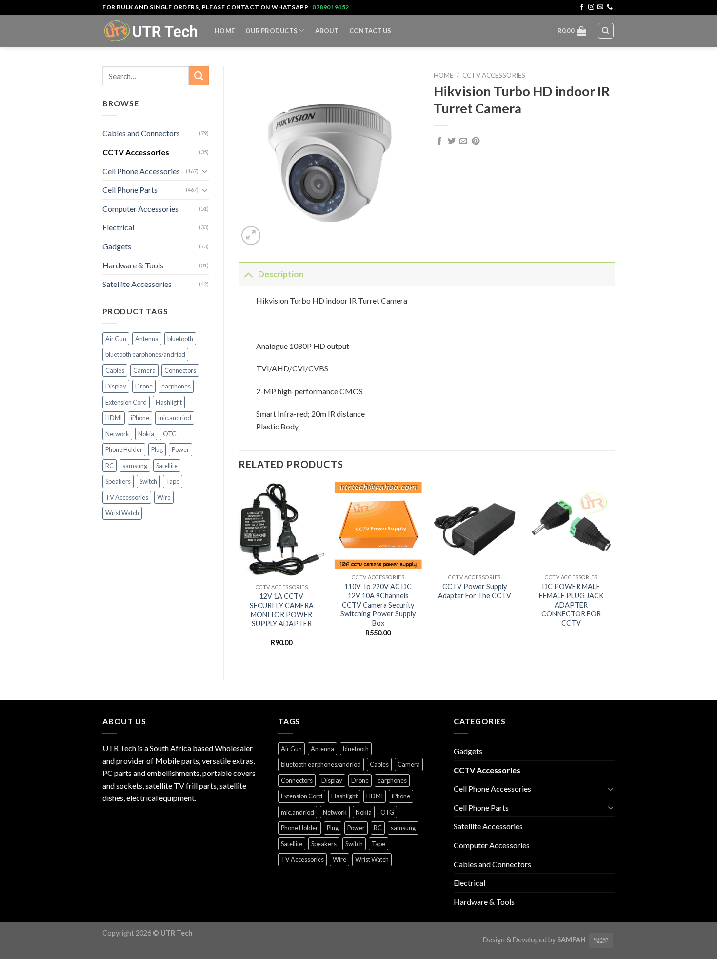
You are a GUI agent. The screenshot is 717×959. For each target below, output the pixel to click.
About (327, 31)
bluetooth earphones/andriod (145, 354)
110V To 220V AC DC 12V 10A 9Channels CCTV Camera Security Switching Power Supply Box (378, 604)
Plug (157, 449)
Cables (114, 370)
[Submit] (198, 75)
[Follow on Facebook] (582, 7)
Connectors (180, 370)
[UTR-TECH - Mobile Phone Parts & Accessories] (151, 30)
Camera (144, 370)
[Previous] (239, 573)
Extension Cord (126, 402)
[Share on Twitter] (452, 141)
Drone (144, 386)
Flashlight (169, 402)
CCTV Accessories (135, 152)
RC (109, 465)
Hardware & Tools (132, 265)
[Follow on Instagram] (591, 7)
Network (117, 434)
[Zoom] (250, 235)
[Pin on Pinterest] (475, 141)
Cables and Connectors (141, 133)
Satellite (167, 465)
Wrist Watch (122, 513)
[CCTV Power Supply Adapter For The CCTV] (474, 525)
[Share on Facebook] (439, 141)
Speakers (118, 481)
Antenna (147, 339)
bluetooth (180, 339)
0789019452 (330, 7)
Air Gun (115, 339)
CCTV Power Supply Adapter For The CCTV (474, 591)
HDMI (113, 418)
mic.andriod (174, 418)
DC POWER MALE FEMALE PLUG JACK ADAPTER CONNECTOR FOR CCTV (571, 604)
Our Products (271, 31)
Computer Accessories (140, 208)
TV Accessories (126, 497)
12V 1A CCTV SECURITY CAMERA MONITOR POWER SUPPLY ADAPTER (282, 610)
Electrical (118, 227)
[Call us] (610, 7)
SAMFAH (571, 940)
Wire (164, 497)
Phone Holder (123, 449)
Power (180, 449)
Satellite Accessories (137, 283)
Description (281, 274)
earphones (176, 386)
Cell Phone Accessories (141, 171)
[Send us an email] (600, 7)
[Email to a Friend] (463, 141)
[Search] (606, 31)
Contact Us (370, 31)
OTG (170, 434)
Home (225, 31)
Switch (148, 481)
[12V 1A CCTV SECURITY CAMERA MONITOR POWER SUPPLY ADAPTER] (281, 530)
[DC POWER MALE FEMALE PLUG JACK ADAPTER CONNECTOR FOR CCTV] (571, 525)
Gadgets (116, 246)
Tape (172, 481)
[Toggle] (205, 171)
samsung (134, 465)
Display (115, 386)
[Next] (614, 573)
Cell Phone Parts (130, 189)
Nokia (146, 434)
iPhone (140, 418)
